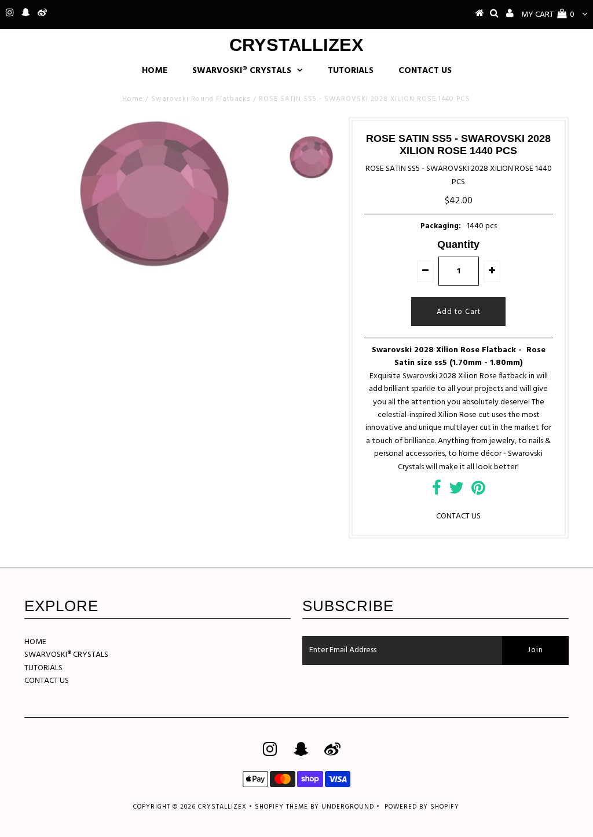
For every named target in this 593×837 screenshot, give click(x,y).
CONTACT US (425, 71)
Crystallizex (296, 45)
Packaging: (440, 226)
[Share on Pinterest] (478, 491)
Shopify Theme (281, 807)
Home (132, 99)
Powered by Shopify (422, 807)
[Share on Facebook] (436, 491)
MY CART (547, 14)
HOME (154, 71)
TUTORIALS (351, 71)
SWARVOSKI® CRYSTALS (241, 71)
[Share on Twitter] (456, 491)
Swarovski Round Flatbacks (201, 99)
